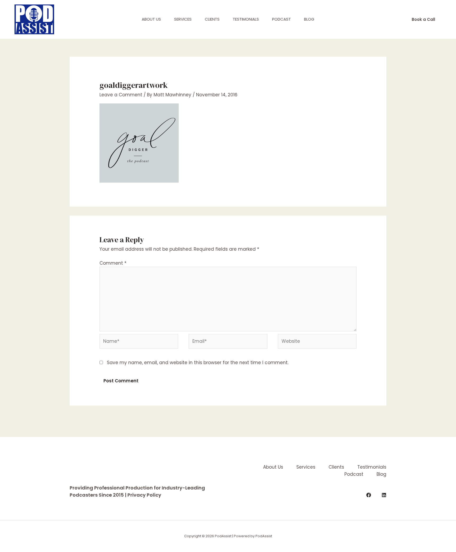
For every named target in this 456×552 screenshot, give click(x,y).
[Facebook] (368, 495)
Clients (212, 19)
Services (183, 19)
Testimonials (246, 19)
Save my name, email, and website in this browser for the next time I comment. (197, 362)
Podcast (281, 19)
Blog (309, 19)
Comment (112, 263)
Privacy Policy (144, 495)
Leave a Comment (120, 95)
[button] (423, 19)
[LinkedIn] (384, 495)
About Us (151, 19)
